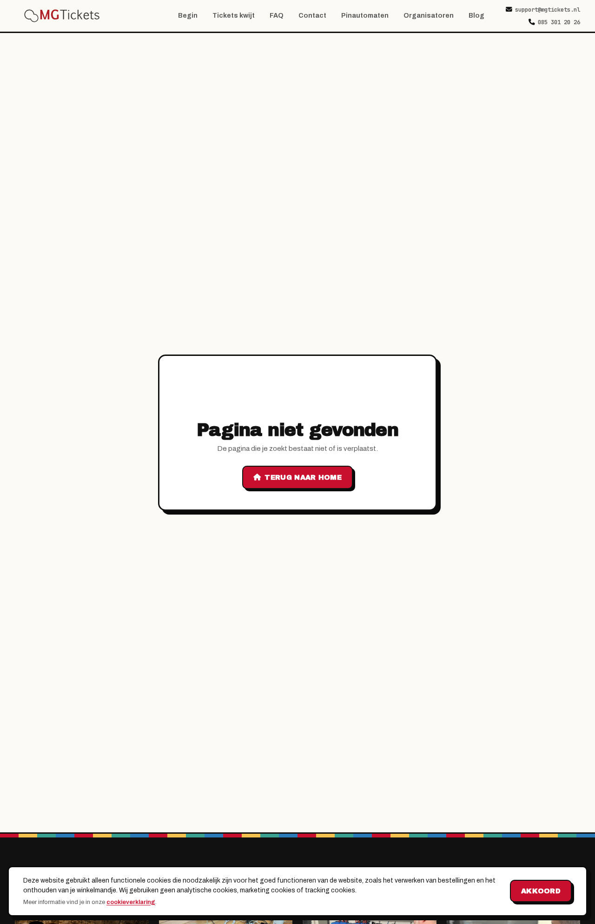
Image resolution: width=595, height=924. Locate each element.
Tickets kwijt (233, 15)
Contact (312, 15)
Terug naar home (302, 477)
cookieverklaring (130, 902)
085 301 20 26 (559, 22)
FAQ (277, 15)
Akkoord (541, 891)
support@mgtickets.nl (547, 9)
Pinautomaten (365, 15)
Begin (188, 15)
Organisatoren (428, 15)
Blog (476, 15)
